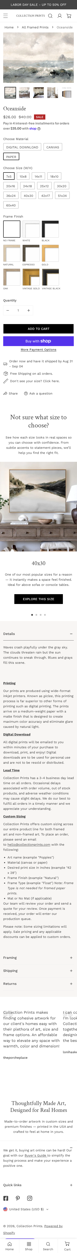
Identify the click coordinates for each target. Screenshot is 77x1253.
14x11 (38, 176)
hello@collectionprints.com (28, 845)
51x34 (62, 196)
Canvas (52, 147)
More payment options (38, 349)
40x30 (28, 196)
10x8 (23, 176)
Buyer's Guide (36, 1155)
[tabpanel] (38, 789)
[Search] (50, 15)
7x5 (9, 176)
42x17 (45, 196)
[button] (69, 15)
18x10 (54, 176)
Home (9, 27)
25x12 (44, 186)
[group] (38, 506)
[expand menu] (5, 15)
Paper (11, 157)
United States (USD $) (26, 1209)
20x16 (10, 186)
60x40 (11, 205)
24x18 (27, 186)
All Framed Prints (35, 27)
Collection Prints (29, 1226)
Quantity (9, 300)
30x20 (61, 186)
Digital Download (22, 147)
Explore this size (38, 599)
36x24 (11, 196)
